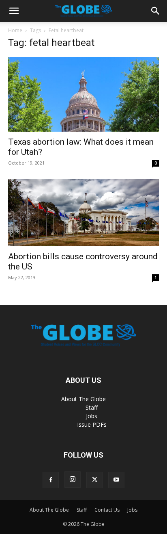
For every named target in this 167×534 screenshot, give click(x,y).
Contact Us (107, 509)
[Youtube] (116, 480)
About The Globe (83, 399)
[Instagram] (72, 479)
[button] (14, 11)
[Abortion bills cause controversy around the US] (83, 212)
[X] (94, 480)
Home (15, 30)
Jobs (91, 416)
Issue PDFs (92, 424)
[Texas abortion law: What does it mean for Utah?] (83, 94)
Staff (92, 407)
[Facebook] (51, 480)
